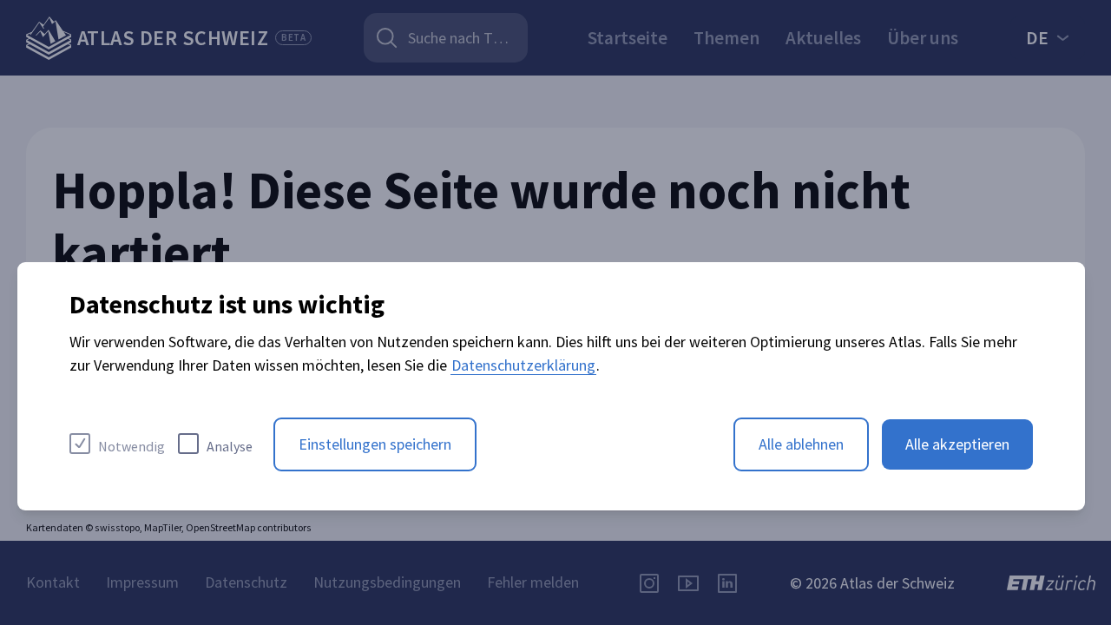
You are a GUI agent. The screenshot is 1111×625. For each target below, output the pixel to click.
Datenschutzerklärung (523, 365)
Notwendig (131, 446)
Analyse (230, 446)
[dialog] (551, 386)
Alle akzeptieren (957, 444)
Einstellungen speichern (375, 444)
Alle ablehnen (801, 444)
